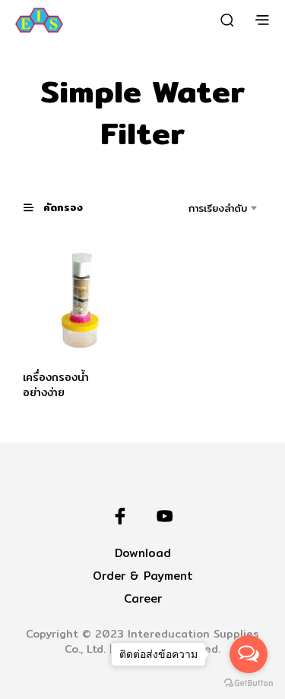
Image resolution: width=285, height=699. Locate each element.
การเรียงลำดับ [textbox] (217, 208)
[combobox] (204, 208)
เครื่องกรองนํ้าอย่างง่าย (56, 385)
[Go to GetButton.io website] (248, 683)
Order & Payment (143, 575)
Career (143, 598)
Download (143, 553)
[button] (60, 206)
